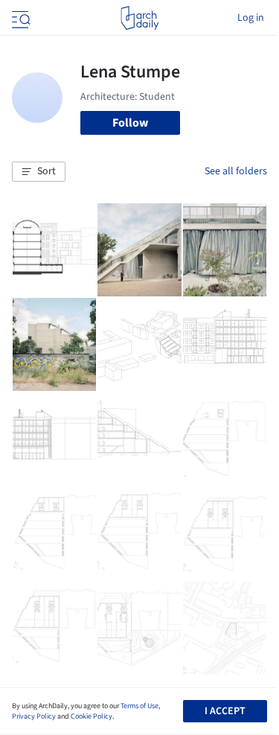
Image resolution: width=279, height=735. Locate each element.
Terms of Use (139, 706)
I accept (225, 711)
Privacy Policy (34, 716)
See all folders (236, 171)
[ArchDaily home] (139, 18)
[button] (38, 172)
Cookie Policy (91, 716)
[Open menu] (19, 17)
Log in (250, 18)
